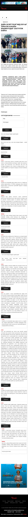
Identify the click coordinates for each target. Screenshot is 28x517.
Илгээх (7, 130)
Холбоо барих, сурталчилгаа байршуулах (14, 510)
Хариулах (6, 138)
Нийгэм (24, 501)
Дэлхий (6, 502)
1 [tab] (4, 458)
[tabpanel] (14, 476)
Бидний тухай (10, 511)
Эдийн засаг (18, 501)
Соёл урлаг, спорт (14, 502)
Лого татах (18, 511)
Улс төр (4, 501)
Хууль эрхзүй (10, 501)
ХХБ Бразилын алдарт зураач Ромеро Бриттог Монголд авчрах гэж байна (13, 482)
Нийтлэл (21, 502)
